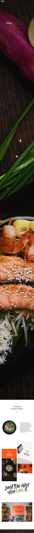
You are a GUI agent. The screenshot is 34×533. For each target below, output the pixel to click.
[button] (32, 1)
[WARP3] (2, 1)
